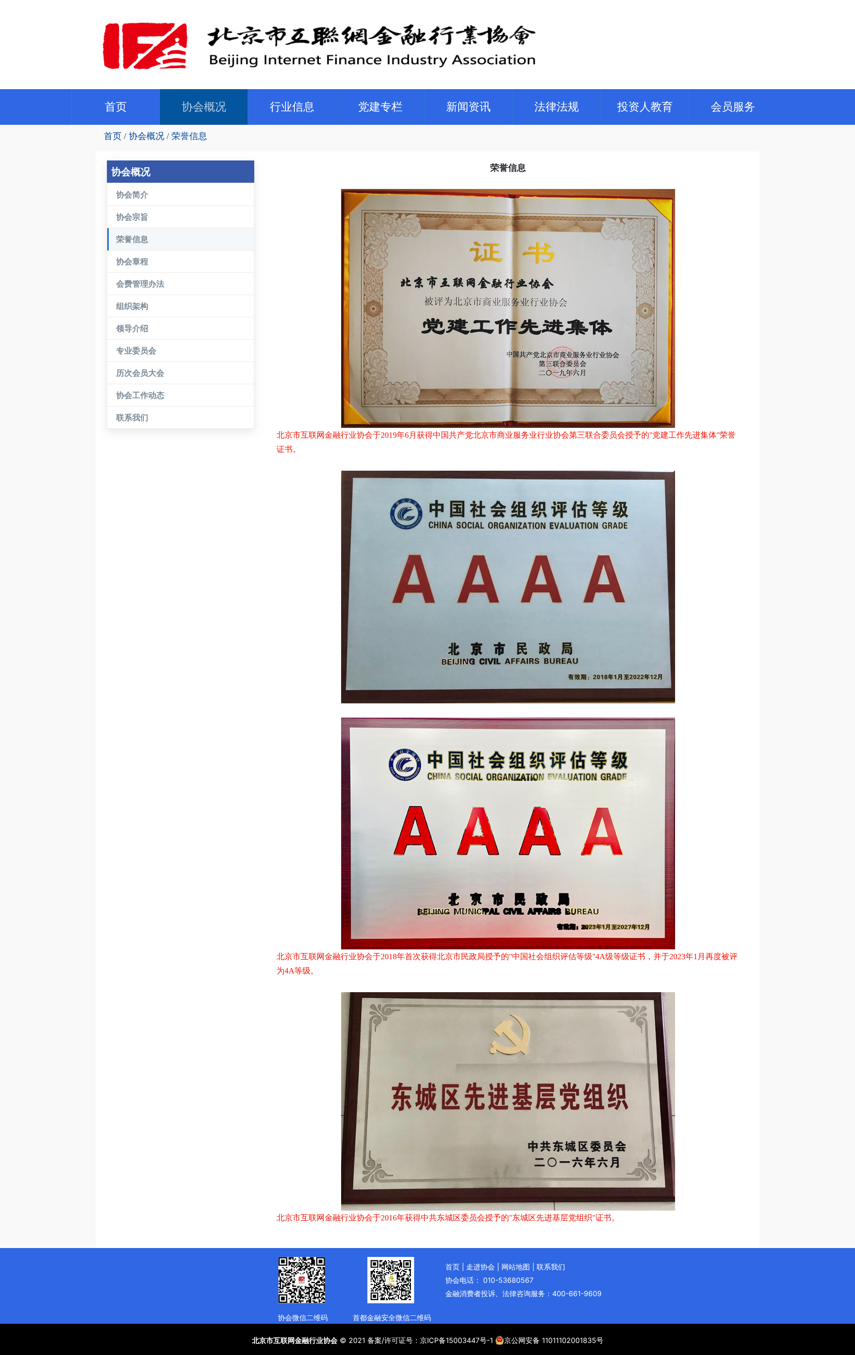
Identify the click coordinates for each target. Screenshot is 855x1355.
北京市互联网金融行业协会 (295, 1340)
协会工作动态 (140, 395)
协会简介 (132, 194)
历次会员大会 (140, 373)
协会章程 (132, 261)
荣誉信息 (189, 136)
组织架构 (132, 306)
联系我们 (132, 417)
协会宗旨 (132, 217)
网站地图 (515, 1266)
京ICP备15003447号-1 (456, 1340)
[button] (204, 107)
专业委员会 (136, 350)
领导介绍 (132, 328)
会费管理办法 (140, 283)
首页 (117, 106)
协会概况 (146, 136)
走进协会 (480, 1266)
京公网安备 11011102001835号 (553, 1340)
